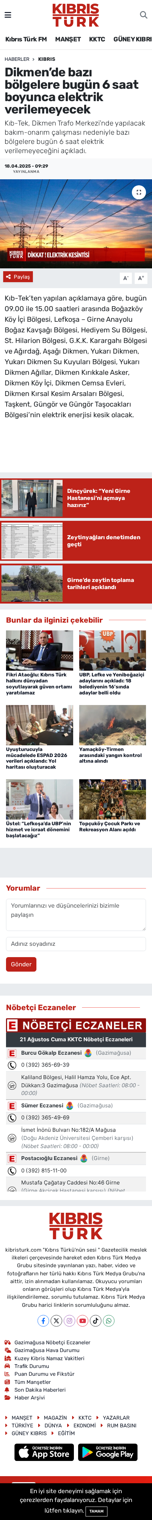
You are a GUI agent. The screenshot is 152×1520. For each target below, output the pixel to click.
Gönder (21, 964)
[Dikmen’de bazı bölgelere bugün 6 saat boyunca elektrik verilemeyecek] (76, 223)
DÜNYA (53, 1425)
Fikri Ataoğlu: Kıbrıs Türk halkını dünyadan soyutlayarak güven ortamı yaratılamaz (39, 683)
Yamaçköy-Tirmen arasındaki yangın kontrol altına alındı (110, 755)
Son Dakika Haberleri (40, 1390)
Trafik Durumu (31, 1366)
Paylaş (22, 277)
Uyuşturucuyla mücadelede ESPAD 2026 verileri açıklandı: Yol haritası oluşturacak (36, 758)
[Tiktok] (95, 1321)
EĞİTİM (66, 1433)
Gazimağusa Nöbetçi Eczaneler (52, 1342)
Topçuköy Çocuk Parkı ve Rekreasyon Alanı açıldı (109, 827)
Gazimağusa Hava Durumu (47, 1350)
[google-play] (108, 1453)
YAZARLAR (116, 1418)
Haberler (17, 59)
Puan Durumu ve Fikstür (44, 1374)
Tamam (96, 1511)
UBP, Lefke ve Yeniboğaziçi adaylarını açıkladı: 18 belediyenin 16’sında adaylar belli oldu (111, 683)
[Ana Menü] (8, 14)
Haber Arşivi (29, 1397)
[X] (56, 1321)
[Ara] (143, 15)
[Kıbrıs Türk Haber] (76, 14)
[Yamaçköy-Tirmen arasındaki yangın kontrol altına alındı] (112, 724)
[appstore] (45, 1453)
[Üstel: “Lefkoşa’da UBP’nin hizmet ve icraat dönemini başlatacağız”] (39, 799)
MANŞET (68, 39)
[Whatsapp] (109, 1321)
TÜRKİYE (22, 1425)
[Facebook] (43, 1321)
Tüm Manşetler (32, 1382)
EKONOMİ (85, 1425)
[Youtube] (82, 1321)
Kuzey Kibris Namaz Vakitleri (49, 1358)
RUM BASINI (121, 1425)
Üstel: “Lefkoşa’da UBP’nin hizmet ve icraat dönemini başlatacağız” (38, 830)
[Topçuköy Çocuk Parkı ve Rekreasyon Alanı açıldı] (112, 799)
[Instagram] (69, 1321)
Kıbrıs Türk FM (26, 39)
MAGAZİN (55, 1418)
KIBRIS (46, 59)
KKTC (97, 39)
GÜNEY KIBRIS (29, 1433)
